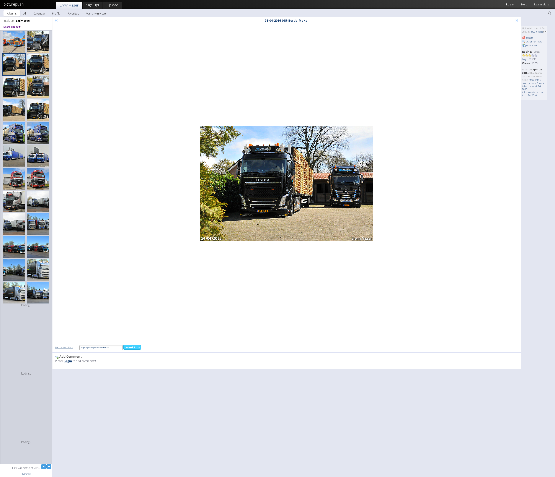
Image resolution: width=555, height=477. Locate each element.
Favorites (73, 13)
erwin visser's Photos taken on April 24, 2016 (533, 86)
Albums (11, 13)
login (68, 361)
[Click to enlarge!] (286, 183)
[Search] (549, 13)
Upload (112, 4)
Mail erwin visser (96, 13)
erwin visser (537, 31)
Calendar (39, 13)
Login (510, 4)
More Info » (535, 79)
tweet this (132, 347)
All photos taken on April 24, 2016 (532, 94)
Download (531, 45)
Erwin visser (69, 5)
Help (524, 4)
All (24, 13)
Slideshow (26, 473)
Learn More (541, 4)
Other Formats (534, 41)
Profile (56, 13)
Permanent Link (64, 347)
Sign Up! (92, 4)
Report (529, 37)
